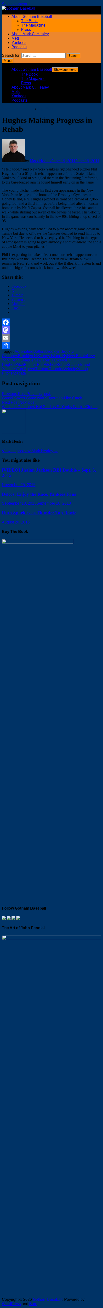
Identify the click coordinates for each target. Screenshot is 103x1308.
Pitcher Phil (34, 364)
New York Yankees (18, 108)
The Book (29, 21)
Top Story (45, 108)
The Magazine (33, 25)
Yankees (18, 43)
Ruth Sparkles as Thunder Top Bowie (39, 512)
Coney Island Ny (53, 356)
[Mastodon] (51, 330)
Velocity (70, 369)
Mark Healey (41, 161)
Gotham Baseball (47, 1299)
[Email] (51, 338)
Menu (7, 61)
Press (26, 30)
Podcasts (19, 47)
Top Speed (26, 369)
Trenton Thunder (49, 369)
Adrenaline (24, 351)
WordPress (11, 1304)
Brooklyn (52, 351)
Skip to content (14, 4)
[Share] (51, 345)
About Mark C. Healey (30, 34)
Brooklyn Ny (28, 356)
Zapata (20, 373)
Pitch (19, 364)
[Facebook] (51, 322)
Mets (15, 38)
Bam (33, 1304)
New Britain (77, 356)
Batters (39, 351)
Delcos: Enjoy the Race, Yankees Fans (39, 494)
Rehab (62, 364)
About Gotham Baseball (31, 16)
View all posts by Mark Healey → (30, 451)
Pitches (50, 364)
